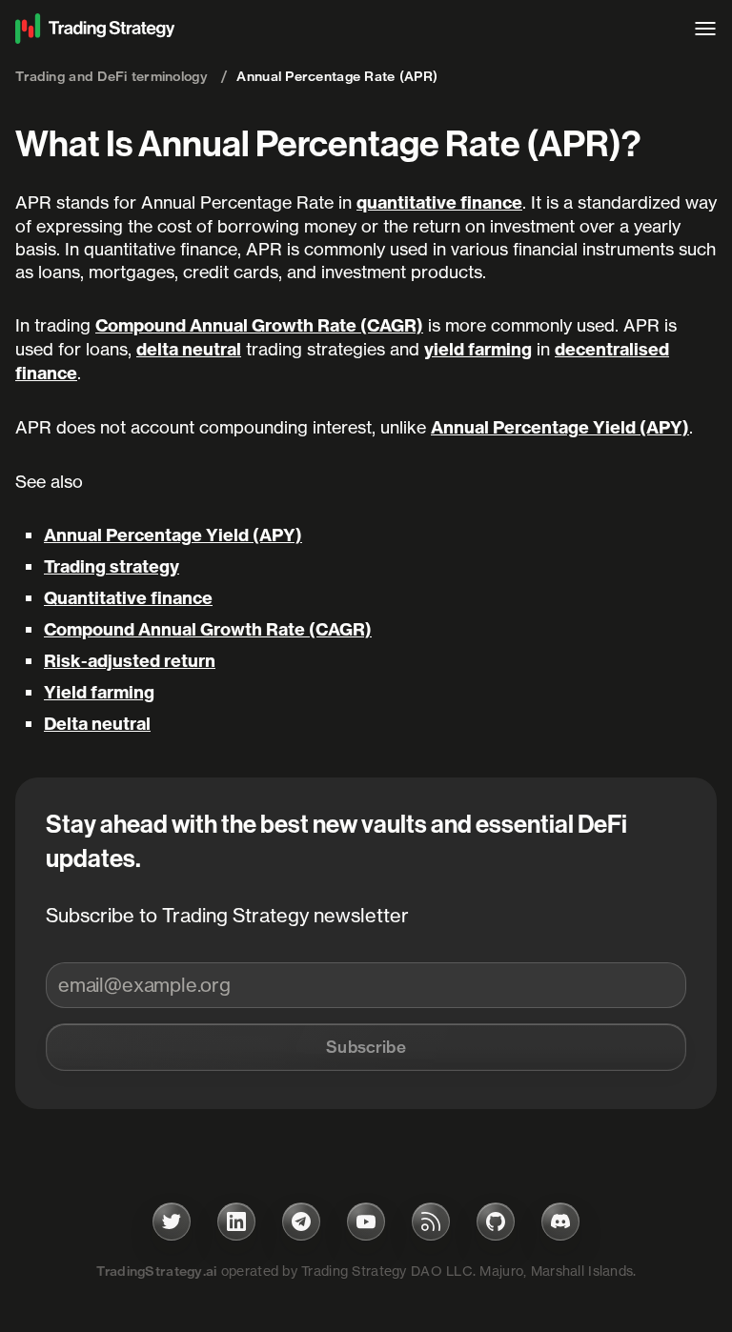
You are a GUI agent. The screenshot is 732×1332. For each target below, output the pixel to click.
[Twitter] (171, 1221)
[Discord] (560, 1221)
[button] (366, 1047)
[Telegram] (301, 1221)
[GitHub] (496, 1221)
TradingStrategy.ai (156, 1271)
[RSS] (431, 1221)
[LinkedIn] (236, 1221)
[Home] (345, 28)
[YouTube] (366, 1221)
